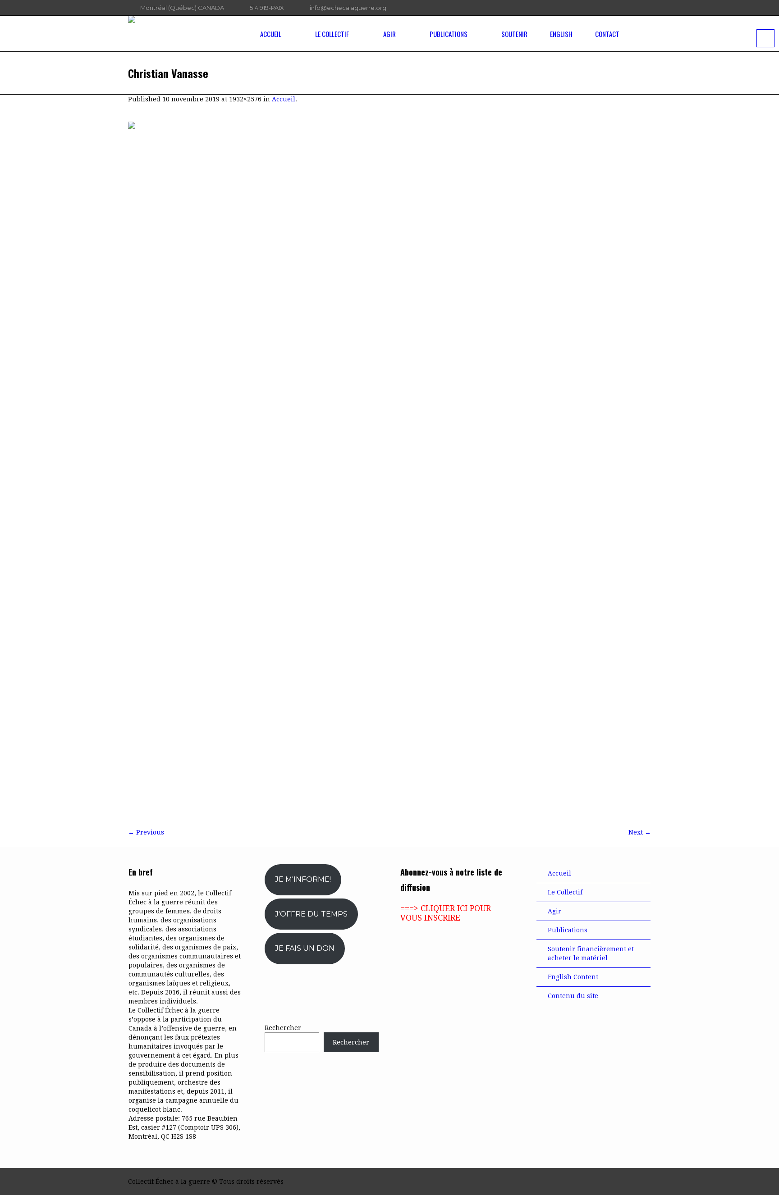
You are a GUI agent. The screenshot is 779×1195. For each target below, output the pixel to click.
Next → (639, 832)
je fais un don (305, 948)
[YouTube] (622, 8)
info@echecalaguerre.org (348, 7)
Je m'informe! (303, 879)
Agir (554, 911)
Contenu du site (573, 995)
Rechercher (283, 1027)
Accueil (283, 99)
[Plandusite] (646, 8)
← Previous (146, 832)
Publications (567, 930)
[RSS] (634, 8)
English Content (573, 977)
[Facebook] (609, 8)
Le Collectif (565, 892)
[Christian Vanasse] (389, 470)
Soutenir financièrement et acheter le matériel (591, 953)
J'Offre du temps (311, 914)
